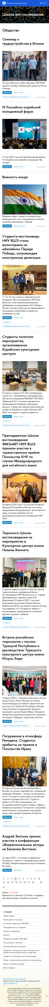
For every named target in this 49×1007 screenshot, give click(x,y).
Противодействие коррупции (14, 946)
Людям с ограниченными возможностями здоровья (22, 960)
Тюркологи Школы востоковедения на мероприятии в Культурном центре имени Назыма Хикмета (23, 541)
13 (12, 882)
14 (16, 882)
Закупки (6, 935)
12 (8, 882)
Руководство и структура (13, 919)
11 (4, 882)
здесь (23, 994)
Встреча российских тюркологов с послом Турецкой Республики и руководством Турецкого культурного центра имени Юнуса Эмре (23, 648)
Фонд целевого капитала (12, 942)
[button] (44, 134)
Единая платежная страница (13, 964)
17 (29, 882)
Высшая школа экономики (17, 3)
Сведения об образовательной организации (19, 956)
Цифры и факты (9, 916)
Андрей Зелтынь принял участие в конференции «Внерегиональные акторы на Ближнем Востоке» (23, 842)
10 (39, 878)
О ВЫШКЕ (7, 912)
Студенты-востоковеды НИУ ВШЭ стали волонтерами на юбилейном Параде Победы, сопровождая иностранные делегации (21, 247)
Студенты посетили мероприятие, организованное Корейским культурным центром (20, 345)
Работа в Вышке (9, 968)
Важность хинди (15, 176)
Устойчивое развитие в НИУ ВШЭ (15, 923)
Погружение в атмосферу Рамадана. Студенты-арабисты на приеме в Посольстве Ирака (22, 742)
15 (20, 882)
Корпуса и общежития (11, 931)
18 (33, 882)
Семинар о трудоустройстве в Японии (23, 41)
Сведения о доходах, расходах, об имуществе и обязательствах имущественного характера (21, 951)
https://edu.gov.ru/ (10, 983)
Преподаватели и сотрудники (14, 927)
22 (41, 882)
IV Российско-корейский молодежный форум (21, 109)
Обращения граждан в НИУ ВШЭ (15, 939)
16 (25, 882)
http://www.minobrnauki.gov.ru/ (14, 979)
